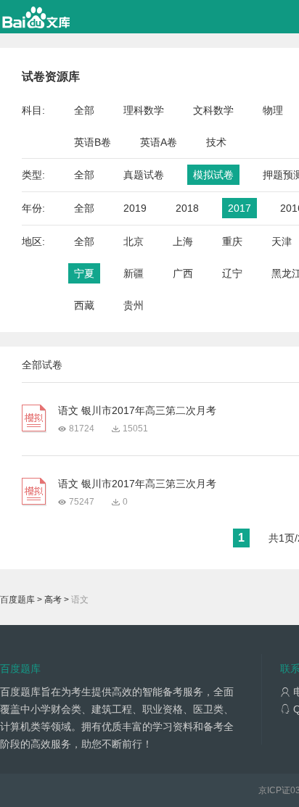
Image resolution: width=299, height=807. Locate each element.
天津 (281, 241)
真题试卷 (143, 175)
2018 (187, 208)
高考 (53, 600)
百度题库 (17, 600)
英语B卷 (92, 142)
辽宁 (232, 273)
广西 (183, 273)
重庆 (232, 241)
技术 (216, 142)
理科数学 (143, 110)
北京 (133, 241)
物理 (273, 110)
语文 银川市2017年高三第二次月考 (137, 410)
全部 (84, 110)
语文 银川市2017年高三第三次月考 (137, 483)
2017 (239, 208)
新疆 (133, 273)
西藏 (84, 305)
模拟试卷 (213, 175)
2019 (135, 208)
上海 (183, 241)
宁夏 (84, 273)
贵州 (133, 305)
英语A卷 (158, 142)
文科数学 (213, 110)
